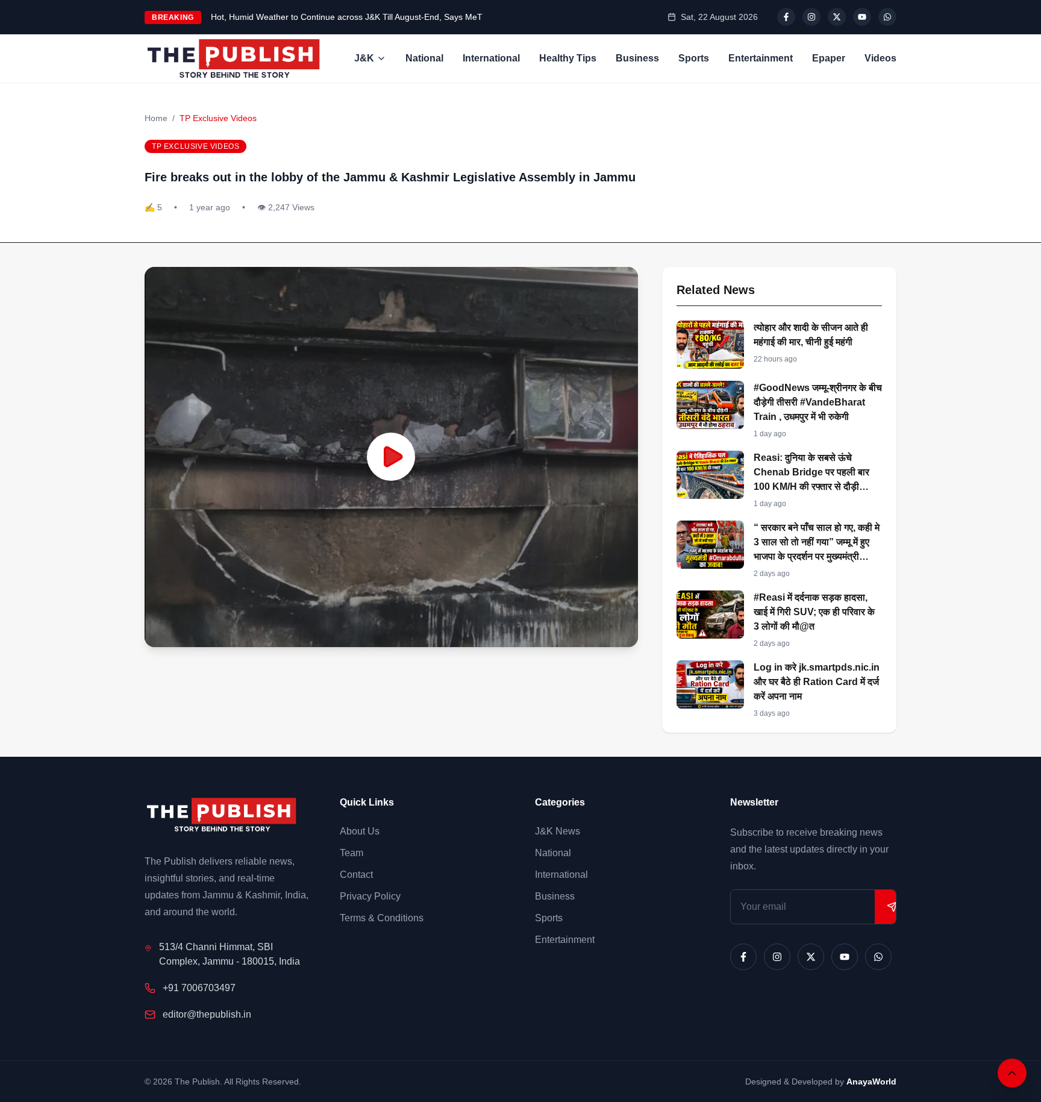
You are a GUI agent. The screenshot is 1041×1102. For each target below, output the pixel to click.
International (491, 58)
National (424, 58)
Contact (356, 874)
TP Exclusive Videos (218, 118)
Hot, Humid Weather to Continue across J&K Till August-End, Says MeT (347, 17)
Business (637, 58)
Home (156, 118)
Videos (880, 58)
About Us (360, 831)
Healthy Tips (567, 58)
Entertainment (760, 58)
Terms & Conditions (382, 918)
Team (351, 853)
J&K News (557, 831)
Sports (693, 58)
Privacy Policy (370, 896)
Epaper (828, 58)
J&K (364, 58)
